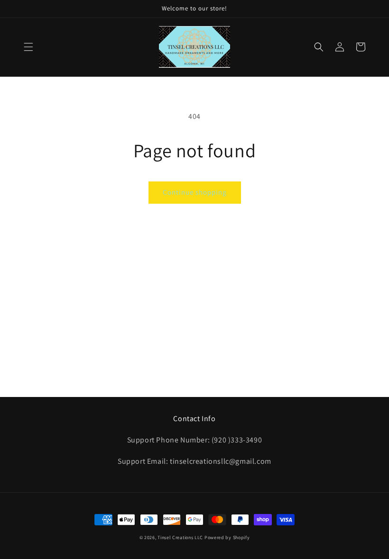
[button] (28, 46)
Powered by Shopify (227, 537)
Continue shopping (195, 192)
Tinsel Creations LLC (180, 537)
